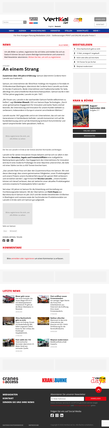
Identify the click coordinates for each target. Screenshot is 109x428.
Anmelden (96, 398)
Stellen (68, 30)
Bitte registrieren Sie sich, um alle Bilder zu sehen (18, 137)
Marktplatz (82, 30)
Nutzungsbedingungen (82, 405)
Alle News (63, 45)
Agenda (22, 30)
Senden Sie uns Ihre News (18, 402)
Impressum (34, 425)
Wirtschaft (13, 231)
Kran (5, 231)
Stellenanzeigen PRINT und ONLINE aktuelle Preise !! (73, 35)
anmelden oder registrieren (22, 258)
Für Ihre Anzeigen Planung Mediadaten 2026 (32, 35)
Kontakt (8, 398)
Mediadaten (89, 136)
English (51, 26)
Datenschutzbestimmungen (60, 405)
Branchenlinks (38, 30)
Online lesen (89, 131)
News (11, 30)
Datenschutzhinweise (13, 425)
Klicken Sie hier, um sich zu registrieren (44, 57)
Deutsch (58, 26)
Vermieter (55, 30)
